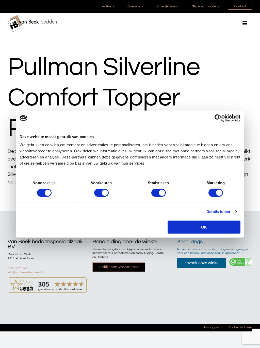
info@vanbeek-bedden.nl (25, 272)
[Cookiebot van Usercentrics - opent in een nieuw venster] (218, 118)
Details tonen (218, 211)
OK (204, 227)
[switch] (101, 193)
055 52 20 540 (18, 268)
